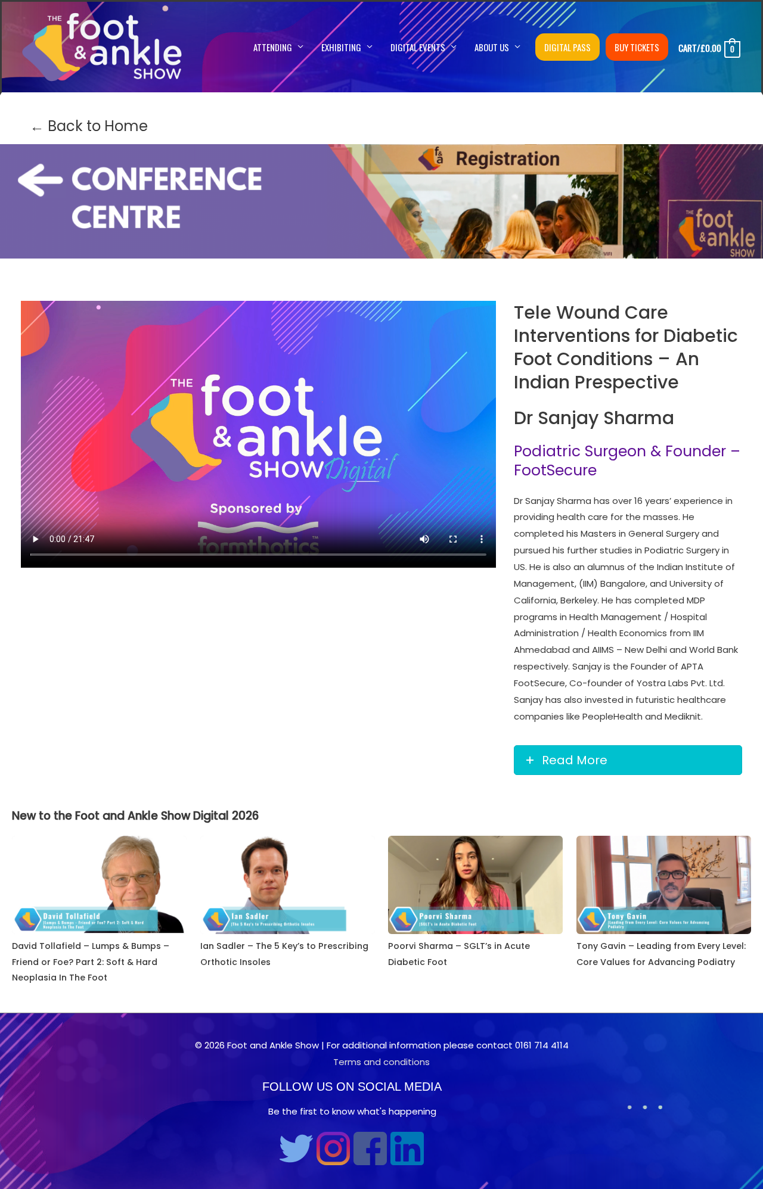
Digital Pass (567, 47)
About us (491, 47)
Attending (272, 47)
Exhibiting (341, 47)
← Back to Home (89, 126)
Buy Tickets (637, 47)
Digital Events (417, 47)
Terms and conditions (381, 1062)
